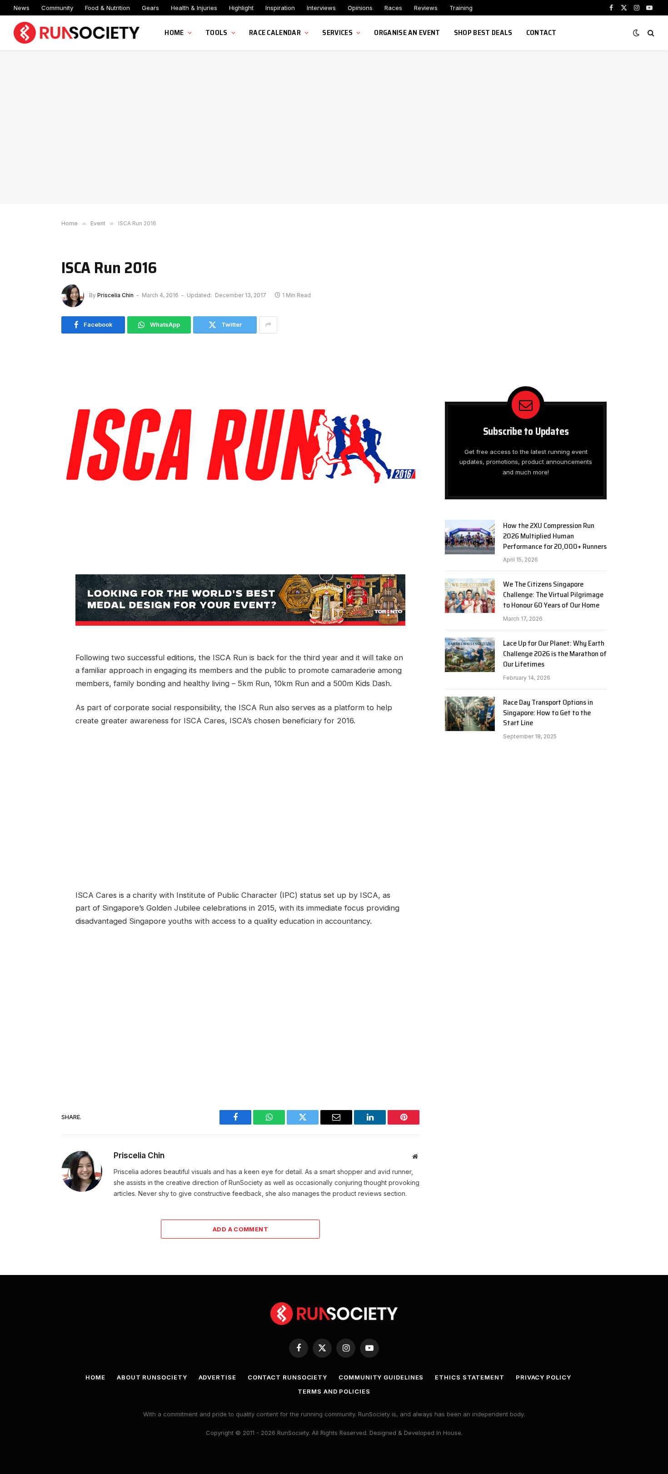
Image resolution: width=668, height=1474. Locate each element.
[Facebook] (29, 591)
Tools (216, 32)
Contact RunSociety (287, 1377)
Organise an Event (407, 32)
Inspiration (280, 7)
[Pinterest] (29, 693)
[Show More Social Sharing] (268, 325)
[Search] (650, 33)
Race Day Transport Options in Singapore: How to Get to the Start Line (548, 713)
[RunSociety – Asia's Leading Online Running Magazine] (78, 33)
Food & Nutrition (107, 7)
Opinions (360, 7)
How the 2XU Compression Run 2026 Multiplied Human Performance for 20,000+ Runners (555, 536)
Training (461, 7)
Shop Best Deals (483, 32)
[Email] (29, 652)
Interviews (321, 7)
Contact (541, 32)
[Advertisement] (334, 127)
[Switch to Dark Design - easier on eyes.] (636, 32)
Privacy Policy (543, 1377)
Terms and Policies (334, 1391)
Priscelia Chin (115, 295)
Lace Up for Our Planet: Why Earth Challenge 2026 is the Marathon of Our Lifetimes (555, 654)
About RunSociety (152, 1377)
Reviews (426, 7)
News (22, 7)
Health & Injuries (194, 7)
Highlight (241, 7)
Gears (150, 7)
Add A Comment (240, 1229)
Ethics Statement (469, 1377)
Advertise (217, 1377)
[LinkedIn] (29, 673)
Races (393, 7)
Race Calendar (275, 32)
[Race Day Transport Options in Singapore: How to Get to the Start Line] (470, 714)
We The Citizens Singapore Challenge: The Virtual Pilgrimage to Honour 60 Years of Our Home (553, 595)
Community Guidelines (381, 1377)
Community (57, 7)
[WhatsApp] (29, 612)
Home (174, 32)
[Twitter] (29, 632)
